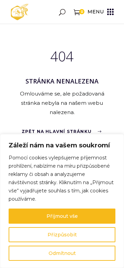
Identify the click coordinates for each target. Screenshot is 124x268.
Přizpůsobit (62, 235)
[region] (62, 201)
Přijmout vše (62, 216)
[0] (77, 12)
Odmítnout (62, 253)
